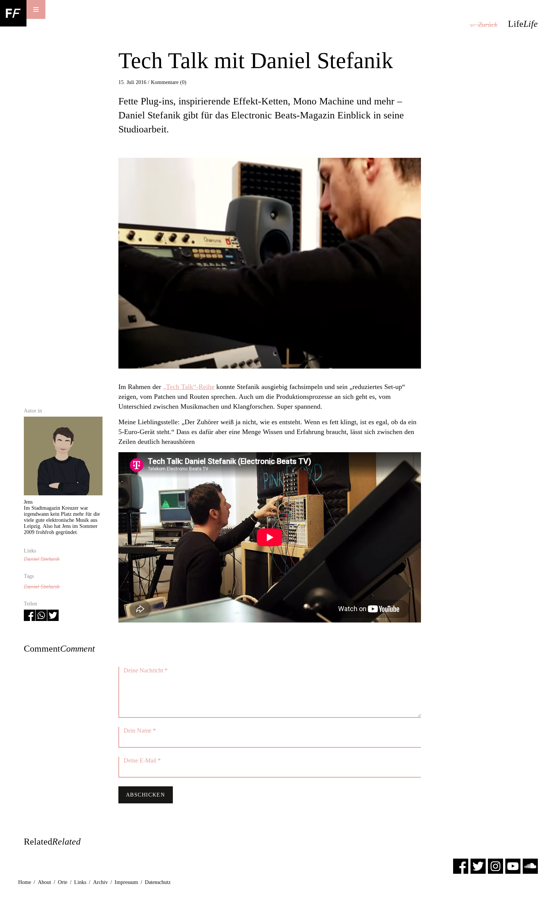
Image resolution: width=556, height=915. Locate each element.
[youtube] (512, 865)
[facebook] (460, 865)
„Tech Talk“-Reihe (188, 387)
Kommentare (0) (168, 82)
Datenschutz (158, 882)
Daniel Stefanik (42, 559)
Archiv (100, 882)
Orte (62, 882)
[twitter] (478, 865)
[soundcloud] (530, 865)
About (44, 882)
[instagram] (495, 865)
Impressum (126, 882)
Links (80, 882)
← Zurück (483, 24)
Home (24, 882)
